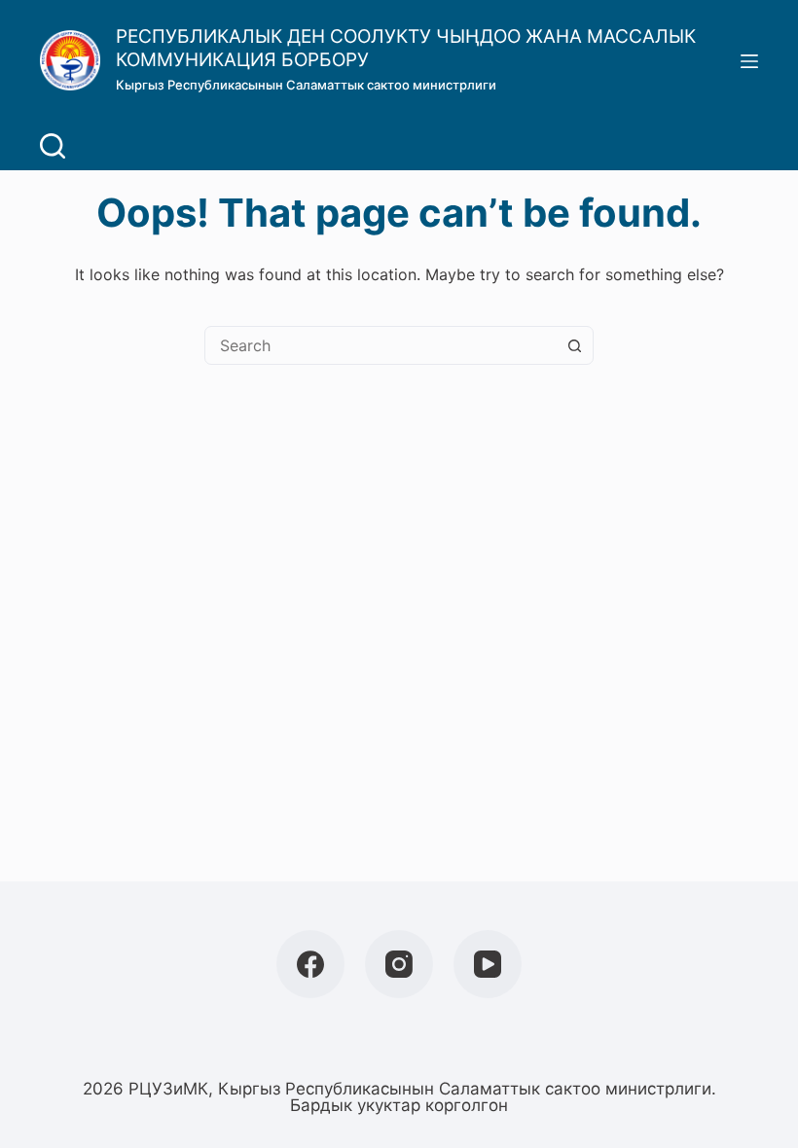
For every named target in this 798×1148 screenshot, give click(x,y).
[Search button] (574, 345)
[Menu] (749, 61)
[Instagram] (399, 964)
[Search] (52, 146)
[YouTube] (487, 964)
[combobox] (380, 345)
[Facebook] (310, 964)
